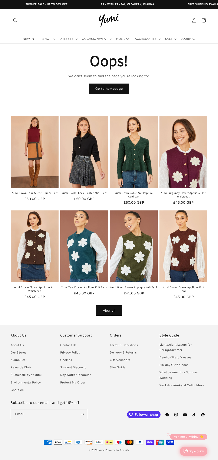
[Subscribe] (82, 414)
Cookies (66, 360)
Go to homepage (109, 89)
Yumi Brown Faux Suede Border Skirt (34, 193)
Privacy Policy (70, 352)
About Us (17, 345)
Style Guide (169, 335)
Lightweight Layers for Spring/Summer (175, 347)
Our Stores (19, 352)
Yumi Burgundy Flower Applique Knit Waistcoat (183, 194)
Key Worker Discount (75, 375)
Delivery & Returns (123, 352)
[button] (15, 20)
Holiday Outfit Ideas (173, 365)
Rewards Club (21, 367)
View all (109, 310)
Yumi (102, 450)
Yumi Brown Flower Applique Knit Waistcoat (35, 289)
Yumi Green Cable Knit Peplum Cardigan (134, 194)
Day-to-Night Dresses (175, 357)
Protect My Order (73, 382)
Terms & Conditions (124, 345)
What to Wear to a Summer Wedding (178, 375)
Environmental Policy (26, 382)
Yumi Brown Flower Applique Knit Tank (183, 289)
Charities (17, 390)
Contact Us (68, 345)
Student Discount (73, 367)
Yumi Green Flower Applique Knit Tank (134, 287)
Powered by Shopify (117, 450)
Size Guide (118, 367)
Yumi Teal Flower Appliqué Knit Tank (84, 287)
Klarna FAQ (19, 360)
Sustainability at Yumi (26, 375)
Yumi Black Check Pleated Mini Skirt (84, 193)
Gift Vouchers (120, 360)
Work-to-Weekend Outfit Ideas (181, 385)
